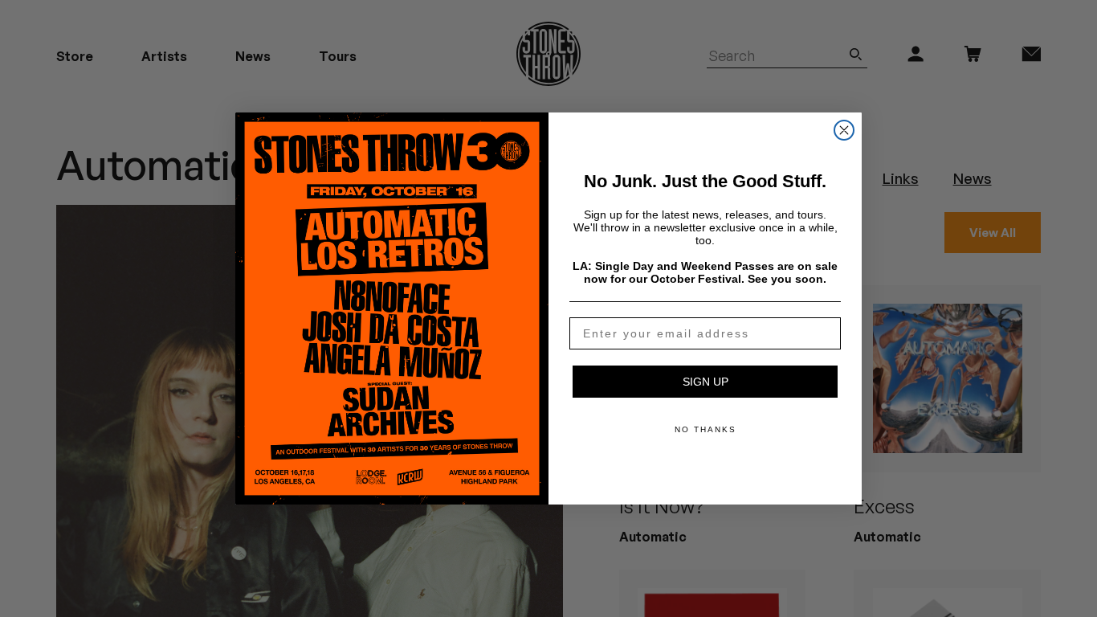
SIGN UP (705, 381)
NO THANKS (705, 429)
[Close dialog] (844, 130)
